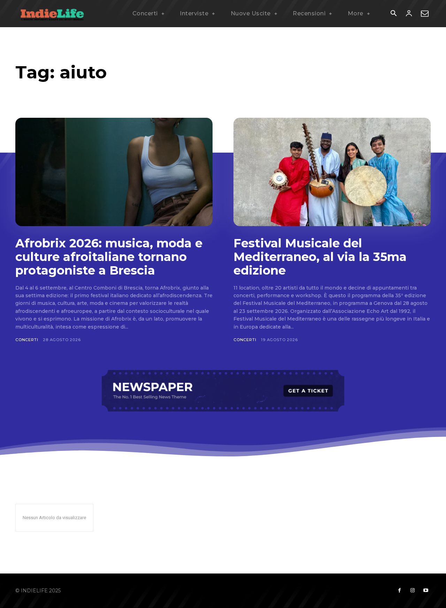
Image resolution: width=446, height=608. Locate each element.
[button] (393, 14)
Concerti (26, 339)
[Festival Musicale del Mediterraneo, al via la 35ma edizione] (332, 172)
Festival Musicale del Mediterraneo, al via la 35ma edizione (320, 257)
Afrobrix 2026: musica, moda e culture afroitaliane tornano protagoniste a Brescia (108, 257)
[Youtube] (426, 590)
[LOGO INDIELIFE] (52, 13)
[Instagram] (412, 590)
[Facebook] (399, 590)
